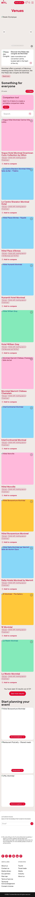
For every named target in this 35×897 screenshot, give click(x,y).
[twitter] (10, 856)
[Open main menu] (32, 2)
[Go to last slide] (4, 31)
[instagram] (6, 856)
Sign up (31, 823)
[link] (19, 2)
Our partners (5, 874)
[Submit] (30, 113)
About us (4, 866)
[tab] (13, 45)
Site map (4, 876)
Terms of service (7, 879)
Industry (21, 874)
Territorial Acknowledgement (8, 883)
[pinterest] (20, 856)
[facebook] (2, 856)
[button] (32, 46)
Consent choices (7, 886)
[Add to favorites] (31, 120)
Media (20, 871)
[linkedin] (17, 856)
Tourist (20, 866)
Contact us (5, 868)
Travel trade (22, 868)
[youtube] (13, 856)
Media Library (6, 871)
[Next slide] (30, 31)
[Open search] (29, 2)
